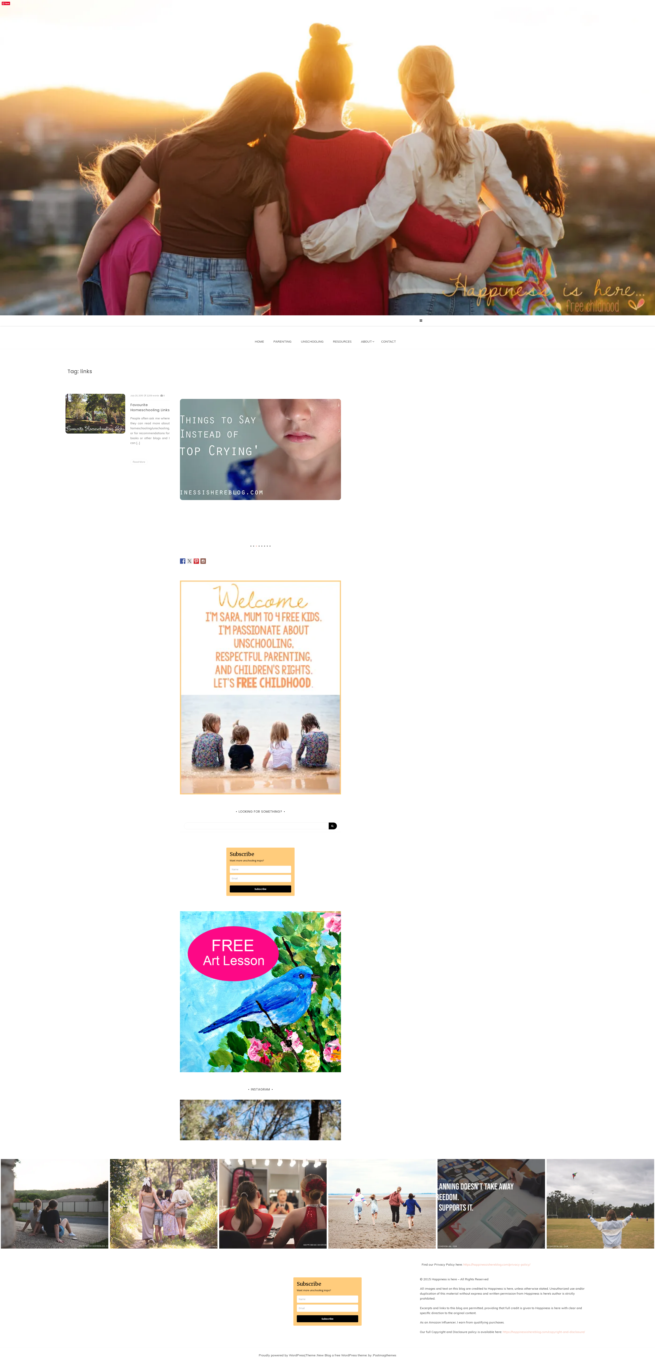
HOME (259, 341)
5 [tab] (261, 546)
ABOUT (366, 341)
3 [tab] (256, 546)
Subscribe (260, 889)
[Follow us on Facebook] (182, 561)
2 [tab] (253, 546)
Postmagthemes (384, 1355)
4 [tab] (259, 546)
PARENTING (282, 341)
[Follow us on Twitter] (189, 561)
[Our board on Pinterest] (196, 561)
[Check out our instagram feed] (203, 561)
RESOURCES (342, 341)
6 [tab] (264, 546)
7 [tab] (267, 546)
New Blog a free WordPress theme (342, 1355)
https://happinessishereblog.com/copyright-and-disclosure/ (544, 1332)
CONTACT (388, 341)
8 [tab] (270, 546)
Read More (139, 461)
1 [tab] (250, 546)
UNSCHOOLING (312, 341)
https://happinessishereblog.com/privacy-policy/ (496, 1264)
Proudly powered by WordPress (282, 1355)
